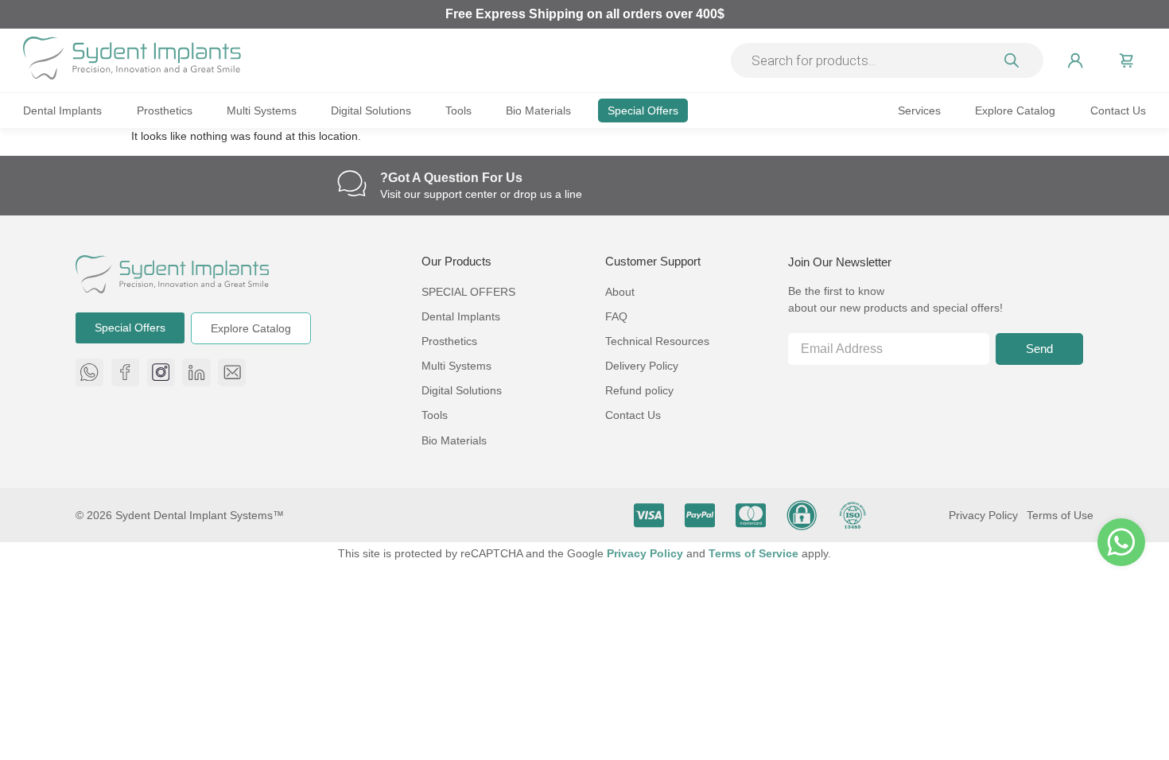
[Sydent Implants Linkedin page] (196, 372)
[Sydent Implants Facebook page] (125, 372)
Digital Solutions (371, 110)
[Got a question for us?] (351, 183)
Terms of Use (1060, 515)
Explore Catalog (1015, 110)
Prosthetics (164, 110)
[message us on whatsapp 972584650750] (89, 372)
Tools (458, 110)
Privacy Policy (983, 515)
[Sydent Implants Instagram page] (161, 372)
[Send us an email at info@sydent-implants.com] (232, 372)
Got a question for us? (451, 177)
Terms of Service (755, 553)
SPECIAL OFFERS (468, 291)
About (620, 291)
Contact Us (1118, 110)
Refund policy (639, 390)
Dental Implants (62, 110)
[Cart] (1126, 60)
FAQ (616, 316)
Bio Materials (538, 110)
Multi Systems (262, 110)
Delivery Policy (641, 365)
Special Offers (643, 110)
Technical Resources (657, 341)
